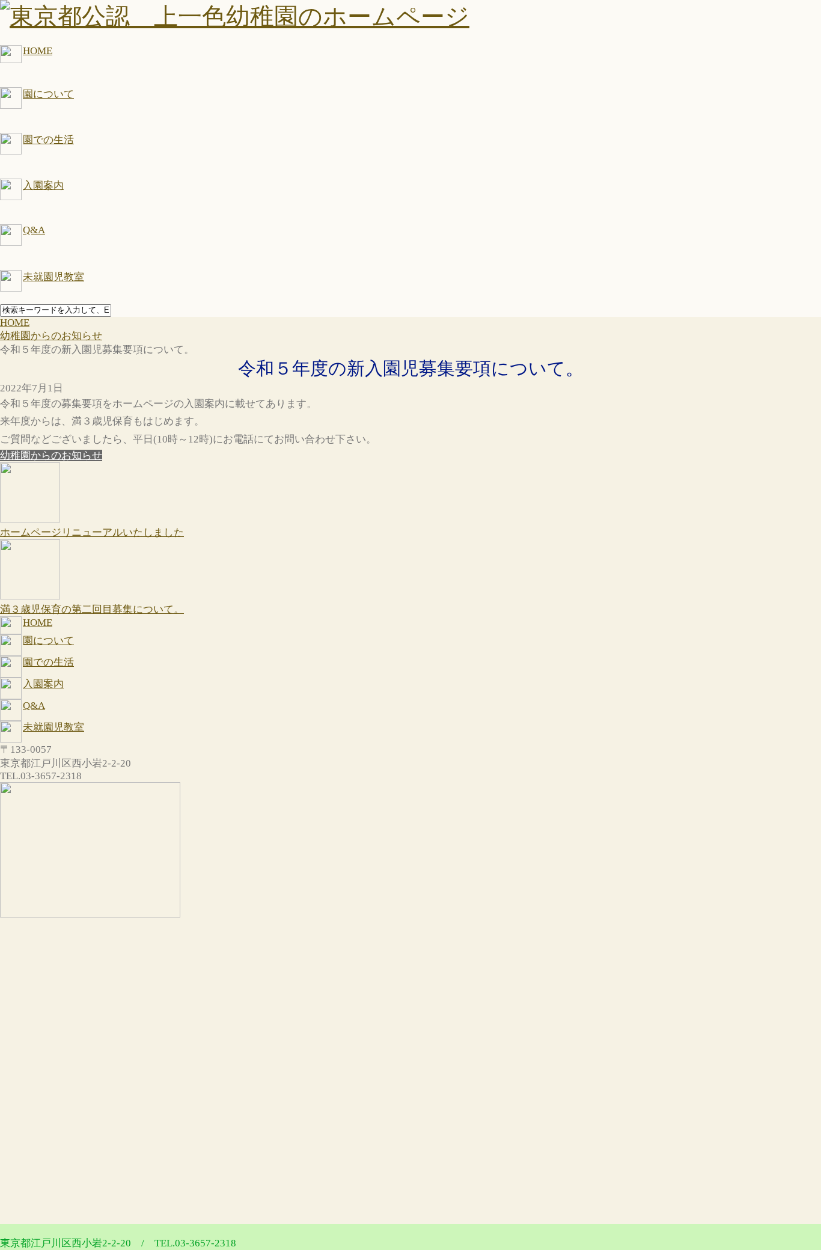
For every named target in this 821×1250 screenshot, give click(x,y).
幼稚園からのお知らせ (51, 455)
